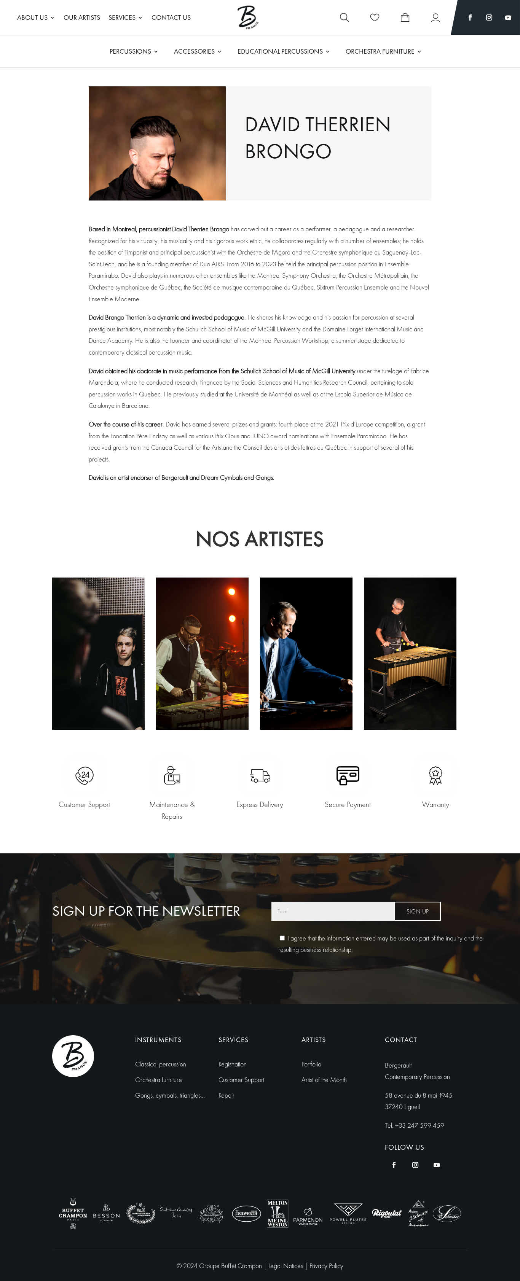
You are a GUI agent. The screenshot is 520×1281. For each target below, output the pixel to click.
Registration (233, 1064)
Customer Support (241, 1079)
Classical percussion (160, 1064)
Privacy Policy (326, 1265)
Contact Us (171, 18)
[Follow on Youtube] (508, 17)
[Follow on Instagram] (489, 17)
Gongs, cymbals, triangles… (170, 1095)
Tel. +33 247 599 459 (414, 1125)
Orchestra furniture (158, 1079)
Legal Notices (286, 1265)
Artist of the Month (324, 1079)
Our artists (82, 18)
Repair (226, 1095)
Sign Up (418, 911)
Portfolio (311, 1064)
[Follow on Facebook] (470, 17)
